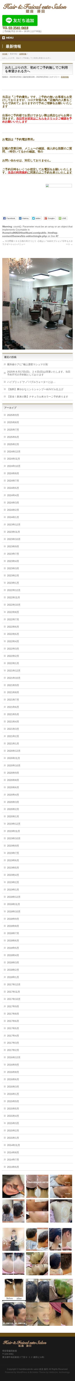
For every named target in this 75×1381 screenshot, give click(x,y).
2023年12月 (13, 524)
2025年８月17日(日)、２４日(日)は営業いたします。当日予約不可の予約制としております (38, 373)
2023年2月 (13, 575)
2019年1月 (13, 889)
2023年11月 (13, 531)
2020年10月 (13, 765)
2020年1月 (13, 816)
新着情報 (65, 77)
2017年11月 (13, 991)
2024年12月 (13, 451)
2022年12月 (13, 590)
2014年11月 (13, 1145)
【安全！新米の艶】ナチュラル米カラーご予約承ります (37, 396)
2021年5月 (13, 714)
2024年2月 (13, 509)
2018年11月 (13, 904)
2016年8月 (13, 1072)
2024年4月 (13, 495)
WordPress (22, 1372)
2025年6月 (13, 437)
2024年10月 (13, 466)
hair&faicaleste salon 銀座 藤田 (33, 1369)
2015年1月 (13, 1137)
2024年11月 (13, 458)
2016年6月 (13, 1079)
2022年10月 (13, 604)
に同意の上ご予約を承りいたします (40, 172)
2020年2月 (13, 809)
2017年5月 (13, 1028)
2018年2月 (13, 969)
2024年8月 (13, 473)
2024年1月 (13, 517)
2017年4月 (13, 1035)
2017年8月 (13, 1013)
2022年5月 (13, 634)
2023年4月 (13, 561)
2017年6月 (13, 1021)
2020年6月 (13, 787)
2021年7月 (13, 699)
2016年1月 (13, 1094)
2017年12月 (13, 984)
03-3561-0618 (18, 28)
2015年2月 (13, 1130)
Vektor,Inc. (54, 1372)
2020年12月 (13, 750)
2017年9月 (13, 1006)
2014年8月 (13, 1152)
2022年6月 (13, 626)
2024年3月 (13, 502)
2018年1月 (13, 977)
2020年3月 (13, 802)
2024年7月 (13, 480)
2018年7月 (13, 933)
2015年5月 (13, 1108)
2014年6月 (13, 1166)
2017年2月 (13, 1050)
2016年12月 (13, 1057)
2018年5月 (13, 947)
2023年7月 (13, 553)
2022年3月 (13, 648)
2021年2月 (13, 736)
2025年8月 (13, 422)
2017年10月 (13, 999)
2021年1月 (13, 743)
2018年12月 (13, 896)
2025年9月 (13, 415)
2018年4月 (13, 955)
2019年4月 (13, 875)
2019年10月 (13, 838)
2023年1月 (13, 582)
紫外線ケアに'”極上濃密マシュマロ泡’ (27, 364)
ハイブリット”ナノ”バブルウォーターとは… (31, 382)
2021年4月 (13, 721)
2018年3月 (13, 962)
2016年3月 (13, 1086)
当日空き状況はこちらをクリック (37, 118)
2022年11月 (13, 597)
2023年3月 (13, 568)
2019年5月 (13, 867)
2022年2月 (13, 656)
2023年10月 (13, 539)
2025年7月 (13, 429)
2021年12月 (13, 670)
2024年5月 (13, 488)
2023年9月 (13, 546)
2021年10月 (13, 677)
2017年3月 (13, 1042)
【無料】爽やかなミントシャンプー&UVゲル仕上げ (35, 389)
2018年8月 (13, 926)
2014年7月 (13, 1159)
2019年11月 (13, 831)
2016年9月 (13, 1064)
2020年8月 (13, 780)
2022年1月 (13, 663)
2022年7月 (13, 619)
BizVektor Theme (38, 1372)
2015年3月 (13, 1123)
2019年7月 (13, 853)
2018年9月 (13, 918)
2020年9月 (13, 772)
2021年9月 (13, 685)
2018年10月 (13, 911)
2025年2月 (13, 444)
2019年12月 (13, 823)
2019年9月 (13, 845)
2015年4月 (13, 1115)
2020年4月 (13, 794)
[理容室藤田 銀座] (35, 9)
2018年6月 (13, 940)
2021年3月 (13, 728)
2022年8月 (13, 612)
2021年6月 (13, 707)
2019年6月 (13, 860)
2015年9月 (13, 1101)
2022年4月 (13, 641)
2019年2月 (13, 882)
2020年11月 (13, 758)
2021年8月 (13, 692)
